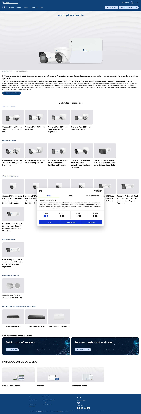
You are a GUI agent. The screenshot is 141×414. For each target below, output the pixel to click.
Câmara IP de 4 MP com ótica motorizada (81, 128)
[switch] (62, 216)
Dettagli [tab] (71, 195)
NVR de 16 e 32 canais (36, 326)
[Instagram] (88, 408)
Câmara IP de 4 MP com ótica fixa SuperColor (35, 161)
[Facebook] (78, 408)
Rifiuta (49, 222)
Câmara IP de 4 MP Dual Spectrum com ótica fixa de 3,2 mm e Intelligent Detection (104, 199)
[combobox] (10, 2)
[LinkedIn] (82, 408)
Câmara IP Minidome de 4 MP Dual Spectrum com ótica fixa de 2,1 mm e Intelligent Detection (13, 199)
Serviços (40, 385)
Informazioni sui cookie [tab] (92, 195)
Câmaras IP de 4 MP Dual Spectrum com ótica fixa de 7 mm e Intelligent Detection (127, 199)
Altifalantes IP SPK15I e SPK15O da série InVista (12, 296)
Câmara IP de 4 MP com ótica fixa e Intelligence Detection (12, 162)
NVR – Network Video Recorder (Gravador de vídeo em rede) (19, 306)
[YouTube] (85, 408)
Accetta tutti (91, 222)
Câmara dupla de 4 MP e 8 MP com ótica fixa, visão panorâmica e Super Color (105, 162)
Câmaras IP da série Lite (8, 107)
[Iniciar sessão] (132, 2)
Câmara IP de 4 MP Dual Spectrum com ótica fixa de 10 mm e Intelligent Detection (12, 227)
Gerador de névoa (79, 385)
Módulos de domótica (11, 385)
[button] (125, 2)
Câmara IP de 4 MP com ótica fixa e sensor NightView (58, 129)
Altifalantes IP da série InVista (10, 275)
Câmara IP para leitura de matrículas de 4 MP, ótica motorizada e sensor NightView (13, 263)
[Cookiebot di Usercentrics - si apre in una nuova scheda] (95, 191)
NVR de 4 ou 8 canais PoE (59, 326)
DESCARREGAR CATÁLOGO (11, 93)
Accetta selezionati (70, 222)
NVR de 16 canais (13, 326)
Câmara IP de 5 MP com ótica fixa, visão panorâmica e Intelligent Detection (81, 163)
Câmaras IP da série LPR (8, 239)
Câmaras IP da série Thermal (10, 176)
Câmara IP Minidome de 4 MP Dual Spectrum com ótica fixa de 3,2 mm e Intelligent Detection (36, 199)
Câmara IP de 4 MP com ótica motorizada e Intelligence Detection (58, 162)
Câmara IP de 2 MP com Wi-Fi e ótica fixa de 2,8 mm (12, 129)
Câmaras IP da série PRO (9, 140)
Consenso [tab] (48, 195)
